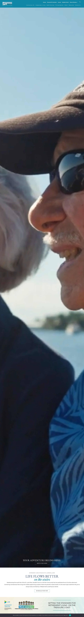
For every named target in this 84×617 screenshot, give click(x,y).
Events (44, 2)
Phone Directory (73, 2)
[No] (82, 615)
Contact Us (78, 5)
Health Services (50, 5)
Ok (70, 615)
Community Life (30, 5)
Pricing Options (59, 5)
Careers (59, 2)
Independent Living (40, 5)
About (66, 5)
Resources (71, 5)
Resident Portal (65, 2)
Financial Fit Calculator (52, 2)
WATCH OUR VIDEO (42, 563)
